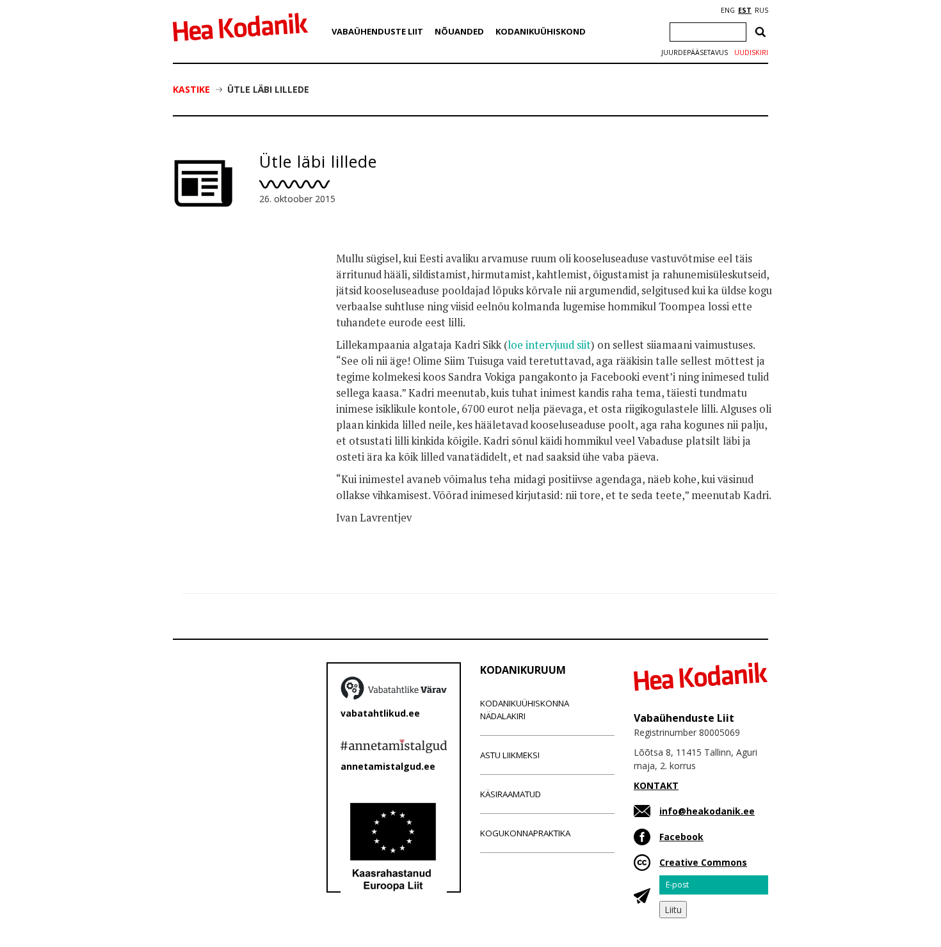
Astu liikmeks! (510, 755)
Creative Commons (703, 862)
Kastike (191, 89)
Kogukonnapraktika (525, 833)
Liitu (673, 909)
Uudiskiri (751, 52)
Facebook (681, 837)
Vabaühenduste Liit (377, 31)
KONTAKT (656, 785)
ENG (728, 10)
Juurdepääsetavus (694, 52)
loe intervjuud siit (549, 345)
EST (745, 10)
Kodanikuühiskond (540, 31)
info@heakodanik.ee (707, 811)
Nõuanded (459, 31)
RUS (761, 10)
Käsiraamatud (510, 794)
